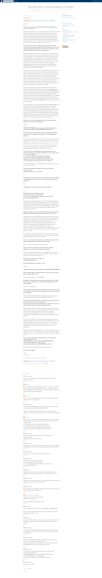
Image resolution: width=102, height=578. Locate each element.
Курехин (51, 347)
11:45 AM (25, 559)
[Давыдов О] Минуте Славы (68, 25)
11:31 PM (25, 534)
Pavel (26, 384)
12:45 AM (25, 381)
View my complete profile (68, 17)
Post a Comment (28, 568)
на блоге (43, 201)
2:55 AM (25, 440)
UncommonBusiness (67, 15)
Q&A (63, 28)
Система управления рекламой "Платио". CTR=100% (43, 20)
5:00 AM (25, 455)
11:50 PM (42, 363)
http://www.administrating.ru (31, 495)
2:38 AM (25, 430)
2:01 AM (25, 401)
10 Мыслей (64, 26)
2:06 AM (25, 414)
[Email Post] (46, 363)
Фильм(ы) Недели (66, 30)
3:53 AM (25, 546)
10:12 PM (25, 503)
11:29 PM (25, 524)
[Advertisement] (41, 13)
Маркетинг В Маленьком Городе (51, 7)
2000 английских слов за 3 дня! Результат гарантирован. (35, 358)
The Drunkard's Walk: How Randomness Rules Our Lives (38, 143)
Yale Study (53, 95)
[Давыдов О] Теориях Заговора (68, 40)
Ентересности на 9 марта (67, 23)
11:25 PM (25, 514)
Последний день (65, 38)
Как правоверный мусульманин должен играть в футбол (68, 35)
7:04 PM (25, 483)
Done (24, 174)
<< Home (25, 571)
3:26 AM (25, 448)
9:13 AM (25, 475)
